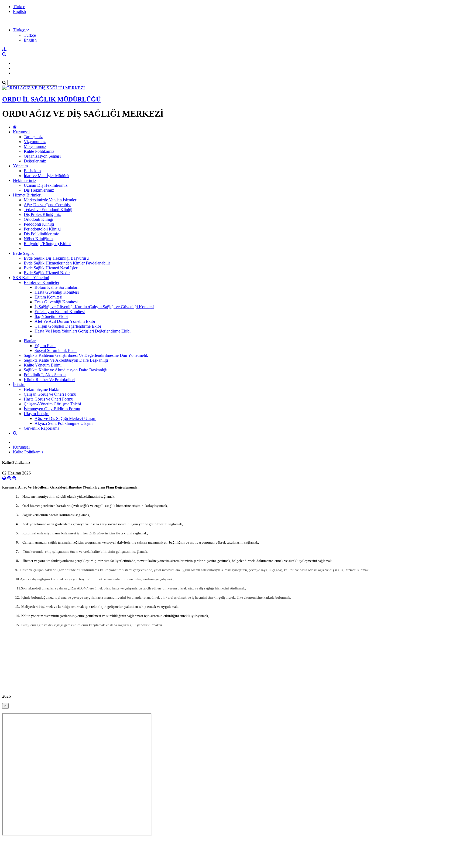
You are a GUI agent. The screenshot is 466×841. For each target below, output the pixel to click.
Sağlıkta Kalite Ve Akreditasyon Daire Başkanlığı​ (66, 360)
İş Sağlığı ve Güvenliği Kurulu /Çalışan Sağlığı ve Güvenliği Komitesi (94, 306)
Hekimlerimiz (24, 180)
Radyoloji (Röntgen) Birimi (47, 243)
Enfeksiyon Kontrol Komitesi (60, 311)
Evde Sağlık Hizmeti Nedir (47, 272)
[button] (21, 30)
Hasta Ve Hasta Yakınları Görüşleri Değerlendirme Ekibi (83, 331)
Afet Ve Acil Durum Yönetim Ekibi (65, 321)
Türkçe (19, 6)
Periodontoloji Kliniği (42, 229)
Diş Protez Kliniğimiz (42, 214)
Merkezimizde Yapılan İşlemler (50, 200)
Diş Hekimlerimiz (39, 190)
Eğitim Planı (45, 345)
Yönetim (20, 166)
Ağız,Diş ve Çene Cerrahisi (47, 204)
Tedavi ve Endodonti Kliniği (48, 209)
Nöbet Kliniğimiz (38, 238)
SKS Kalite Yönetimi (31, 277)
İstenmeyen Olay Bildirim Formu (52, 408)
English (19, 11)
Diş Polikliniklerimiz (41, 234)
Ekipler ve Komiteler (41, 282)
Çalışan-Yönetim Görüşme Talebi (52, 404)
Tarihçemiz (33, 136)
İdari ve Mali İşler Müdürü (46, 175)
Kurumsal (21, 132)
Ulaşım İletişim (36, 413)
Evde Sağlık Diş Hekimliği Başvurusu (56, 258)
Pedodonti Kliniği (39, 224)
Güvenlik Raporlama (41, 428)
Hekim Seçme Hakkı (41, 389)
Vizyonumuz (35, 141)
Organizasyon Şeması (42, 156)
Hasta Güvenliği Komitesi (57, 292)
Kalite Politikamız (39, 151)
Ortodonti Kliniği (38, 219)
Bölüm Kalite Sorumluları (56, 287)
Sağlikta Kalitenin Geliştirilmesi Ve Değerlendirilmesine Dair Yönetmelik (86, 355)
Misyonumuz (35, 146)
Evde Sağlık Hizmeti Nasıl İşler (50, 268)
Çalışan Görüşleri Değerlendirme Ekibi (68, 326)
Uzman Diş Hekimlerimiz (45, 185)
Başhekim (32, 170)
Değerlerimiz (35, 161)
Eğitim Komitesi (48, 297)
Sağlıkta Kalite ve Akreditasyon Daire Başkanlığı (65, 370)
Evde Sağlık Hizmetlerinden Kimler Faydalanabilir (67, 263)
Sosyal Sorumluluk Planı (56, 350)
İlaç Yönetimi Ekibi (51, 316)
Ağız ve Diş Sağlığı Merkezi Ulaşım (65, 418)
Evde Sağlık (23, 253)
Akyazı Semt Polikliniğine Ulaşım (63, 423)
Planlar (30, 340)
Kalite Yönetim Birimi (42, 365)
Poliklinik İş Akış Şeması (45, 374)
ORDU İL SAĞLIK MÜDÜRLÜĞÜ (51, 99)
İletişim (19, 384)
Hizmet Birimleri (27, 195)
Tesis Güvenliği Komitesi (56, 302)
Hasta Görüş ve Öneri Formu (48, 399)
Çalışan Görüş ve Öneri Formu (50, 394)
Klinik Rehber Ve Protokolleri (49, 379)
